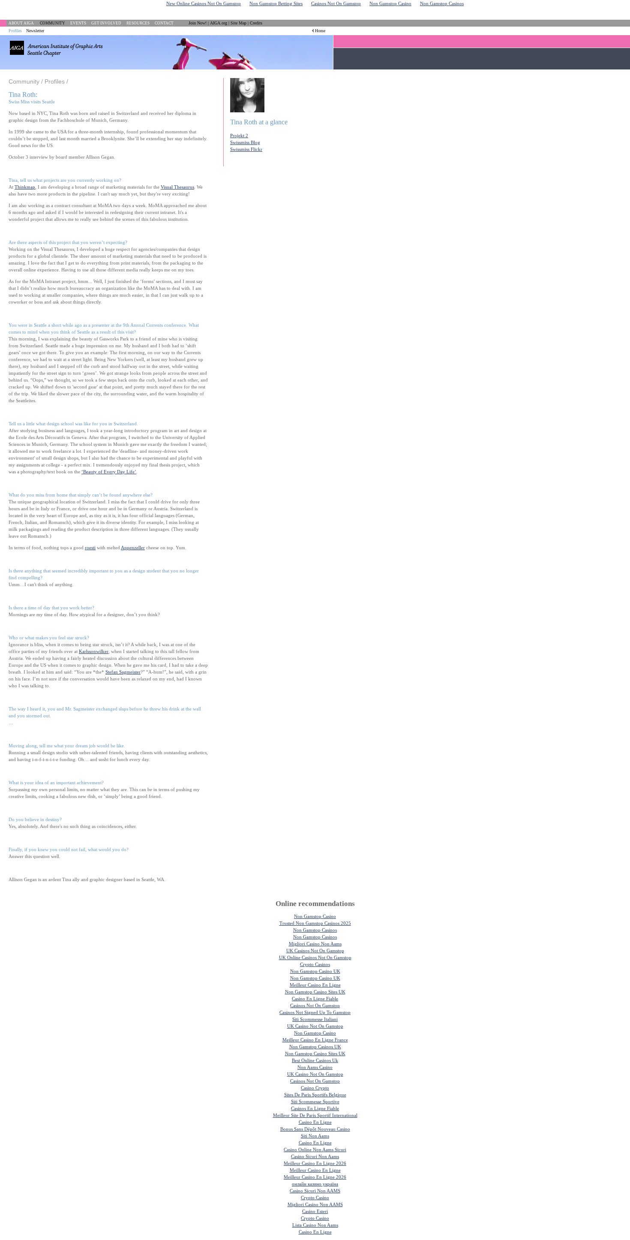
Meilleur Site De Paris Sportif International (315, 1115)
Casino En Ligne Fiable (315, 998)
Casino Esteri (315, 1211)
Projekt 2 (239, 135)
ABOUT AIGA (21, 23)
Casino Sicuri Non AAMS (315, 1190)
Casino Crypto (315, 1087)
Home (320, 30)
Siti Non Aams (315, 1135)
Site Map (238, 23)
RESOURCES (138, 23)
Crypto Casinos (315, 964)
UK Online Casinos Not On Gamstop (315, 957)
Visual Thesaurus (177, 187)
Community (24, 81)
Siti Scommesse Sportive (315, 1101)
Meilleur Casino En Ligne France (315, 1039)
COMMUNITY (52, 23)
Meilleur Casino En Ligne (315, 984)
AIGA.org (218, 23)
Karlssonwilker (93, 651)
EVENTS (78, 23)
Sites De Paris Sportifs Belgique (315, 1094)
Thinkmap (25, 187)
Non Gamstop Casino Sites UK (315, 991)
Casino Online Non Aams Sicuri (315, 1149)
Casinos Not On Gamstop (315, 1005)
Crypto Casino (315, 1197)
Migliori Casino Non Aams (315, 943)
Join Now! (197, 23)
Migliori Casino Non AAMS (315, 1204)
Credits (256, 23)
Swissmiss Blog (245, 142)
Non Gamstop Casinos (315, 930)
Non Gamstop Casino (315, 916)
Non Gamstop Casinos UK (315, 1046)
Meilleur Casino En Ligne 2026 (315, 1163)
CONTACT (164, 23)
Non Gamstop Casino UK (315, 971)
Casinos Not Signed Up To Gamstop (315, 1012)
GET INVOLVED (106, 23)
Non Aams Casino (315, 1067)
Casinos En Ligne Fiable (315, 1108)
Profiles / (56, 81)
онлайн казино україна (315, 1183)
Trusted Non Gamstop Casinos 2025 (315, 923)
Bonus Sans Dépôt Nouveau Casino (315, 1129)
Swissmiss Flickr (246, 149)
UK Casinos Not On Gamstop (315, 950)
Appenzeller (133, 547)
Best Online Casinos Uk (315, 1060)
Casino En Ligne (315, 1122)
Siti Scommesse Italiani (315, 1019)
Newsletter (35, 30)
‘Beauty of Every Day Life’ (108, 471)
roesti (90, 547)
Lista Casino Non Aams (315, 1225)
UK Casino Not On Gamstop (315, 1026)
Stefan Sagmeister (123, 671)
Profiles (15, 30)
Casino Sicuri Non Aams (315, 1156)
